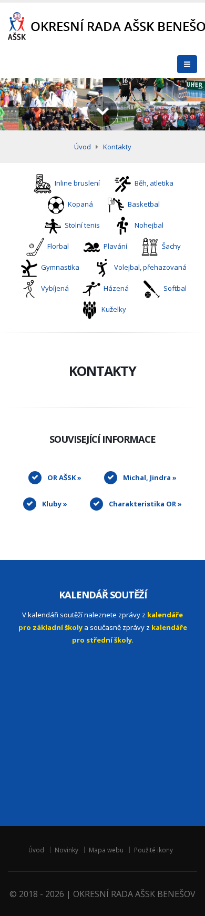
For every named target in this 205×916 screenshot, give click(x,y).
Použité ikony (153, 850)
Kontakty (117, 146)
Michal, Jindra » (150, 477)
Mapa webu (106, 850)
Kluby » (54, 503)
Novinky (66, 850)
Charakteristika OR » (145, 503)
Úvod (82, 146)
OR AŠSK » (64, 477)
